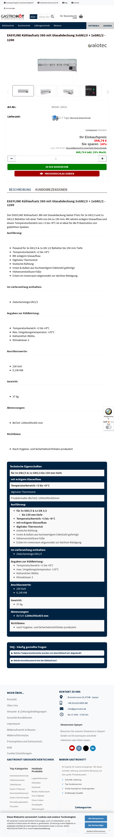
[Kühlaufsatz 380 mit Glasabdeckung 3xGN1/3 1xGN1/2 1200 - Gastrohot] (57, 63)
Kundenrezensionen (51, 189)
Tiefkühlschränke (17, 780)
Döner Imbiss (37, 800)
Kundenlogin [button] (10, 8)
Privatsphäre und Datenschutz (24, 741)
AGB (9, 747)
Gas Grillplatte (38, 796)
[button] (107, 92)
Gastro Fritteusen (17, 789)
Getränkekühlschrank (19, 776)
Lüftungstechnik (42, 25)
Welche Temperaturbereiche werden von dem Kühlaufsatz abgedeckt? (48, 653)
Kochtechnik (24, 25)
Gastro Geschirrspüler (19, 797)
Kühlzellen (36, 783)
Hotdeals (93, 25)
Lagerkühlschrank (39, 778)
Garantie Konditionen (19, 717)
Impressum (13, 723)
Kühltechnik (8, 25)
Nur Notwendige (95, 825)
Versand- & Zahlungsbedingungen (27, 711)
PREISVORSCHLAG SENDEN (59, 173)
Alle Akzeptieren (95, 818)
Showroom (89, 731)
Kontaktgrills (37, 805)
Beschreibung (20, 189)
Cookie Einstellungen (19, 753)
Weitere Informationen (96, 831)
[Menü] (109, 831)
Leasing (107, 25)
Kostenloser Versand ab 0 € (48, 3)
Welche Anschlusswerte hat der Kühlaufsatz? (35, 660)
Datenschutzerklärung (41, 828)
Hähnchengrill (38, 809)
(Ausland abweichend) (80, 118)
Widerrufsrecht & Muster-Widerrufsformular (21, 732)
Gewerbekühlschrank (19, 793)
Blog (65, 3)
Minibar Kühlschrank (41, 791)
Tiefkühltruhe (15, 784)
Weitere (57, 25)
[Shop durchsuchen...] (52, 16)
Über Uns (12, 705)
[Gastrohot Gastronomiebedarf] (12, 16)
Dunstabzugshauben (19, 802)
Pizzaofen (14, 806)
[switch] (108, 427)
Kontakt (76, 3)
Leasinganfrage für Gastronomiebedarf (19, 3)
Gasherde (36, 787)
